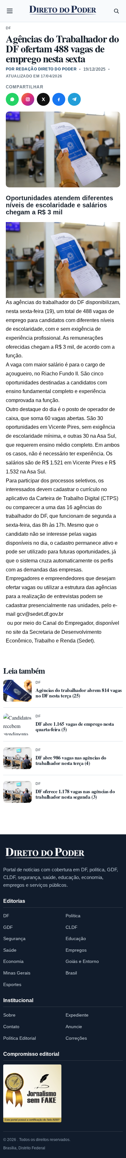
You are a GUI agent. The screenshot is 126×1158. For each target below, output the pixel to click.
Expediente (77, 1015)
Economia (13, 961)
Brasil (71, 972)
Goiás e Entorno (82, 961)
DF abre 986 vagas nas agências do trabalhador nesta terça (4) (71, 760)
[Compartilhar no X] (43, 99)
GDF (8, 927)
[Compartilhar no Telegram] (74, 99)
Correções (76, 1038)
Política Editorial (19, 1038)
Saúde (9, 950)
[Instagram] (27, 99)
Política (73, 915)
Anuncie (74, 1026)
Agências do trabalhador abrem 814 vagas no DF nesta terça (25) (79, 693)
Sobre (9, 1015)
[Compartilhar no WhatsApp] (12, 99)
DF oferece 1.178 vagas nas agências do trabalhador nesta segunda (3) (75, 794)
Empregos (76, 950)
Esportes (12, 984)
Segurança (14, 938)
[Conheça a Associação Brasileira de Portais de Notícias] (32, 1093)
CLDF (72, 927)
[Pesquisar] (116, 10)
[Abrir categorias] (9, 10)
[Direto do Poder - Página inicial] (45, 853)
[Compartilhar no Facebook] (58, 99)
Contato (11, 1026)
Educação (76, 938)
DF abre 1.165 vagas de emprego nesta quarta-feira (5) (75, 726)
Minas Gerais (16, 972)
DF (8, 28)
